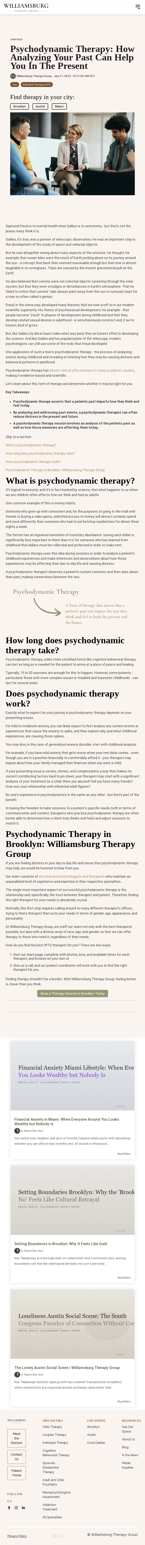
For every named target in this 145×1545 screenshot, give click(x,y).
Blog (125, 1447)
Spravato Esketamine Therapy (50, 1467)
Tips (14, 84)
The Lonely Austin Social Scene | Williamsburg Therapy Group (67, 1367)
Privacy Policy (17, 1536)
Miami (59, 106)
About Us (128, 1439)
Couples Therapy (54, 1435)
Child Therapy (52, 1427)
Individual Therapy (55, 1442)
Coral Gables (96, 1442)
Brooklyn (19, 106)
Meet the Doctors (16, 1438)
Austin (40, 106)
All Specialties (52, 1517)
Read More (124, 1153)
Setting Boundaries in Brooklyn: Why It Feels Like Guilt (60, 1244)
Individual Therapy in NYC (37, 84)
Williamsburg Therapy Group (34, 76)
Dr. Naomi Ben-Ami (32, 1130)
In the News (130, 1455)
